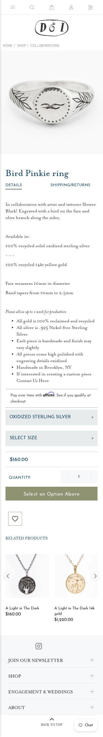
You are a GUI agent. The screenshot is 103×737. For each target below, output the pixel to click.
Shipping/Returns (70, 185)
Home (7, 46)
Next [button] (95, 576)
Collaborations (45, 46)
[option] (51, 102)
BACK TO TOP (51, 725)
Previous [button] (8, 576)
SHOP (21, 46)
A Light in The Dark (22, 608)
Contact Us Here (32, 380)
